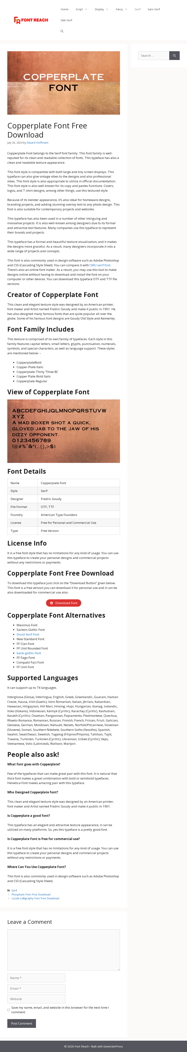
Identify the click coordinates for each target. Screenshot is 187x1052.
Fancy (119, 9)
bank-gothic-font (29, 653)
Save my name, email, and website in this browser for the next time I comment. (60, 1009)
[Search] (174, 55)
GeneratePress (113, 1046)
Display (99, 9)
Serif (137, 9)
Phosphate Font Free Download (31, 894)
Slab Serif (66, 20)
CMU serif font (99, 265)
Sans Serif (154, 9)
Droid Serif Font (28, 634)
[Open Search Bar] (62, 31)
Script (79, 9)
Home (64, 9)
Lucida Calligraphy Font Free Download (35, 898)
